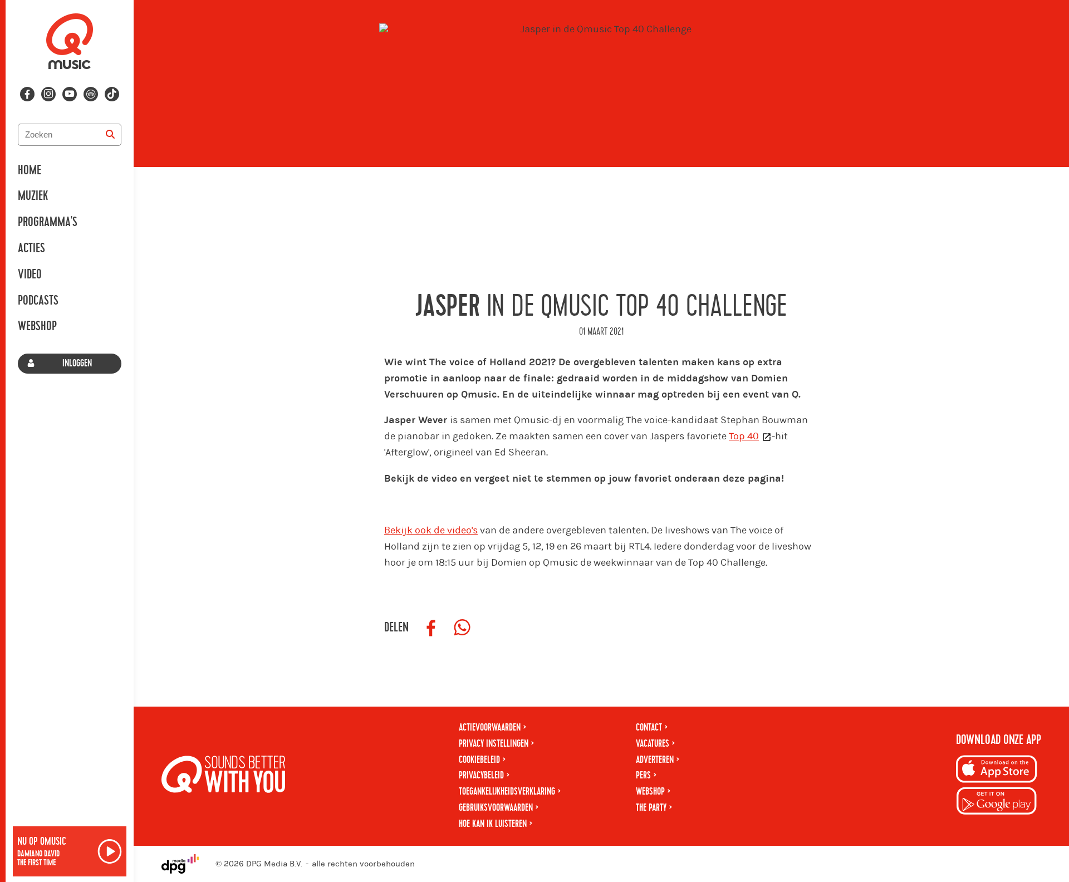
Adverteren (655, 759)
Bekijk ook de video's (431, 530)
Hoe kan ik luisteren (493, 823)
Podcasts (38, 300)
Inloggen (77, 363)
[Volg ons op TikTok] (112, 94)
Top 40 (744, 436)
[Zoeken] (110, 135)
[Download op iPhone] (996, 771)
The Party (651, 807)
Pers (643, 775)
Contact (649, 727)
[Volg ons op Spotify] (91, 94)
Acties (31, 248)
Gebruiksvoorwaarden (496, 807)
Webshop (37, 326)
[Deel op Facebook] (431, 628)
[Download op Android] (996, 803)
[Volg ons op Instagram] (48, 94)
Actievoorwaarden (490, 727)
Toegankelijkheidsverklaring (507, 791)
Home (29, 170)
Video (30, 274)
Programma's (47, 222)
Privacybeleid (481, 775)
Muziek (33, 196)
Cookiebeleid (479, 759)
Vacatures (652, 743)
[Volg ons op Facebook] (27, 94)
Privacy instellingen (493, 743)
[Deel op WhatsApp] (462, 628)
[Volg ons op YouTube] (69, 94)
